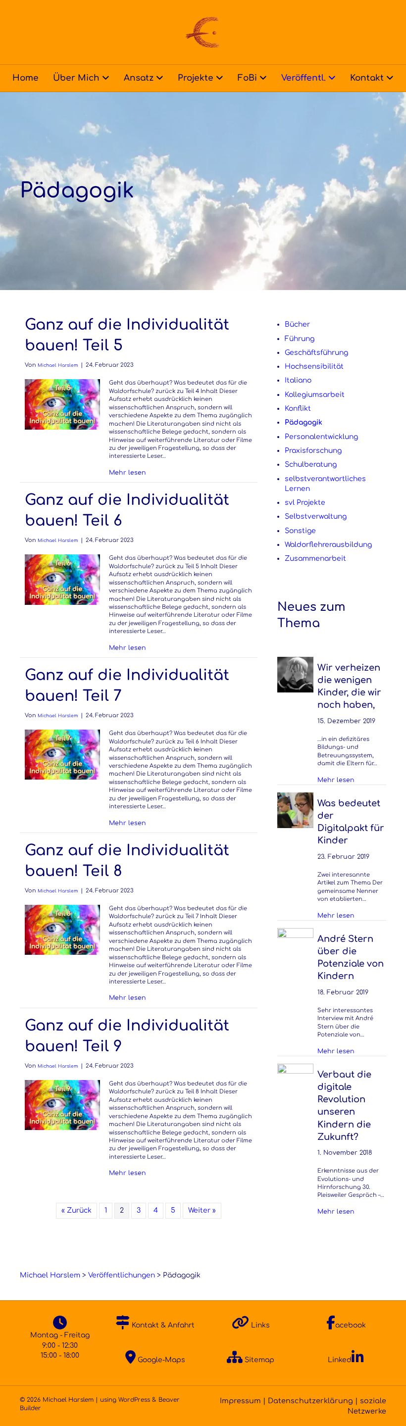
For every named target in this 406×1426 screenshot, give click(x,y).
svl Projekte (305, 502)
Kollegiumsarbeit (315, 394)
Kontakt (367, 78)
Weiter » (202, 1210)
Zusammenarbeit (315, 558)
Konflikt (298, 408)
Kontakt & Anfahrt (162, 1325)
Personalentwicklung (321, 437)
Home (25, 78)
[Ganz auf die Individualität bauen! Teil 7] (62, 754)
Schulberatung (311, 464)
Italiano (298, 380)
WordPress (134, 1399)
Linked (340, 1360)
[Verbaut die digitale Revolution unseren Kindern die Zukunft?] (295, 1081)
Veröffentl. (303, 78)
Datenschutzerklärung (310, 1401)
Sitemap (258, 1360)
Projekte (195, 78)
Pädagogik (303, 422)
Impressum (240, 1401)
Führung (299, 339)
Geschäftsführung (316, 352)
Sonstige (300, 531)
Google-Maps (160, 1360)
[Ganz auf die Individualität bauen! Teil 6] (62, 579)
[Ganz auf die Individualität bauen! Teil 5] (62, 404)
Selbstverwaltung (316, 516)
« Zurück (76, 1210)
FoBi (247, 78)
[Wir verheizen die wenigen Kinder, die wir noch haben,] (295, 674)
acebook (350, 1325)
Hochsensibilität (314, 366)
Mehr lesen (127, 472)
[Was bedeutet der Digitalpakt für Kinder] (295, 810)
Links (259, 1325)
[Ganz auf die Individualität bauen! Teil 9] (62, 1104)
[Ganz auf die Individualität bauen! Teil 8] (62, 929)
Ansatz (138, 78)
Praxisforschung (313, 450)
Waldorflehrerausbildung (328, 544)
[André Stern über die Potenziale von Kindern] (295, 945)
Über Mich (76, 78)
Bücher (297, 324)
